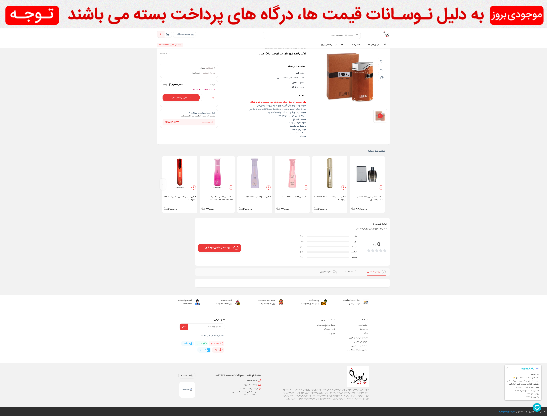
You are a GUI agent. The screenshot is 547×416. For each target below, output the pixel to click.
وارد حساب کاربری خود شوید (217, 248)
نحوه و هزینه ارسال (361, 341)
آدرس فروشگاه (329, 329)
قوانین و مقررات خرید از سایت (357, 350)
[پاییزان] (386, 34)
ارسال (184, 326)
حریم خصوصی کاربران (359, 345)
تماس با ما (364, 329)
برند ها (354, 44)
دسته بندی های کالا (375, 44)
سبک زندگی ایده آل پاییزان (330, 44)
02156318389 (172, 122)
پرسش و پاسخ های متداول (325, 325)
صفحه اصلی (363, 325)
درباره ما (332, 333)
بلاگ (366, 333)
